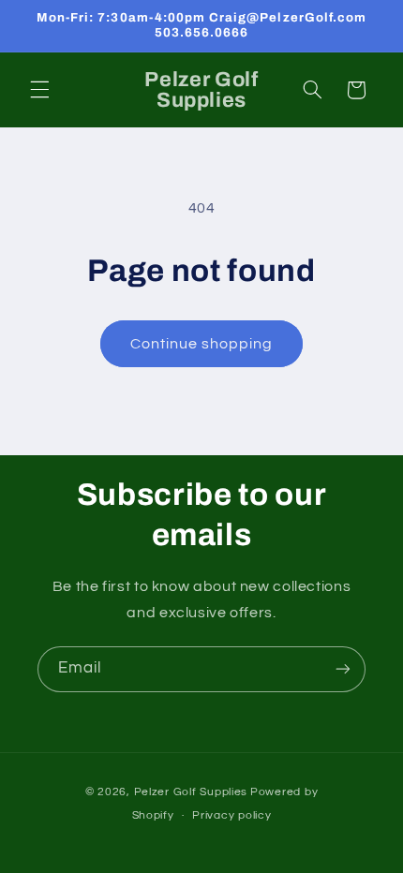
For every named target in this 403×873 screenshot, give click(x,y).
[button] (39, 89)
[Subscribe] (343, 669)
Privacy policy (231, 815)
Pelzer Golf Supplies (191, 792)
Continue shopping (202, 343)
